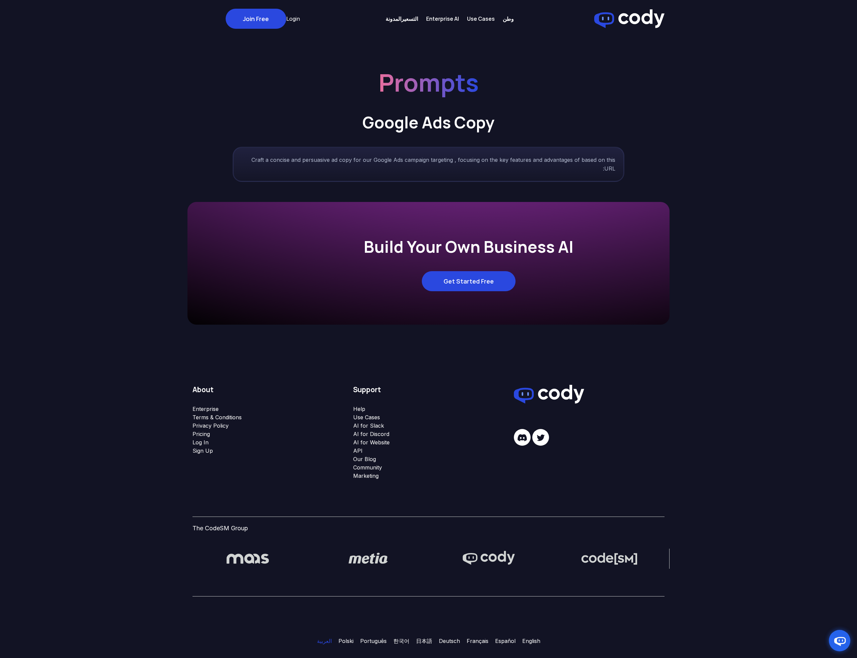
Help (359, 409)
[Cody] (489, 558)
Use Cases (366, 417)
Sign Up (202, 450)
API (358, 450)
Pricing (201, 434)
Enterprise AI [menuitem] (442, 18)
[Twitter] (540, 437)
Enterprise (205, 409)
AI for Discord (371, 434)
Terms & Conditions (217, 417)
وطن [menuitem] (508, 18)
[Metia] (368, 558)
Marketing (366, 475)
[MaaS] (248, 558)
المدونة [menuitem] (393, 18)
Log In (200, 442)
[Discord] (522, 437)
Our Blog (364, 459)
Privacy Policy (210, 425)
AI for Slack (368, 425)
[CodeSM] (609, 558)
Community (367, 467)
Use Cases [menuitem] (481, 18)
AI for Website (371, 442)
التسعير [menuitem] (409, 18)
